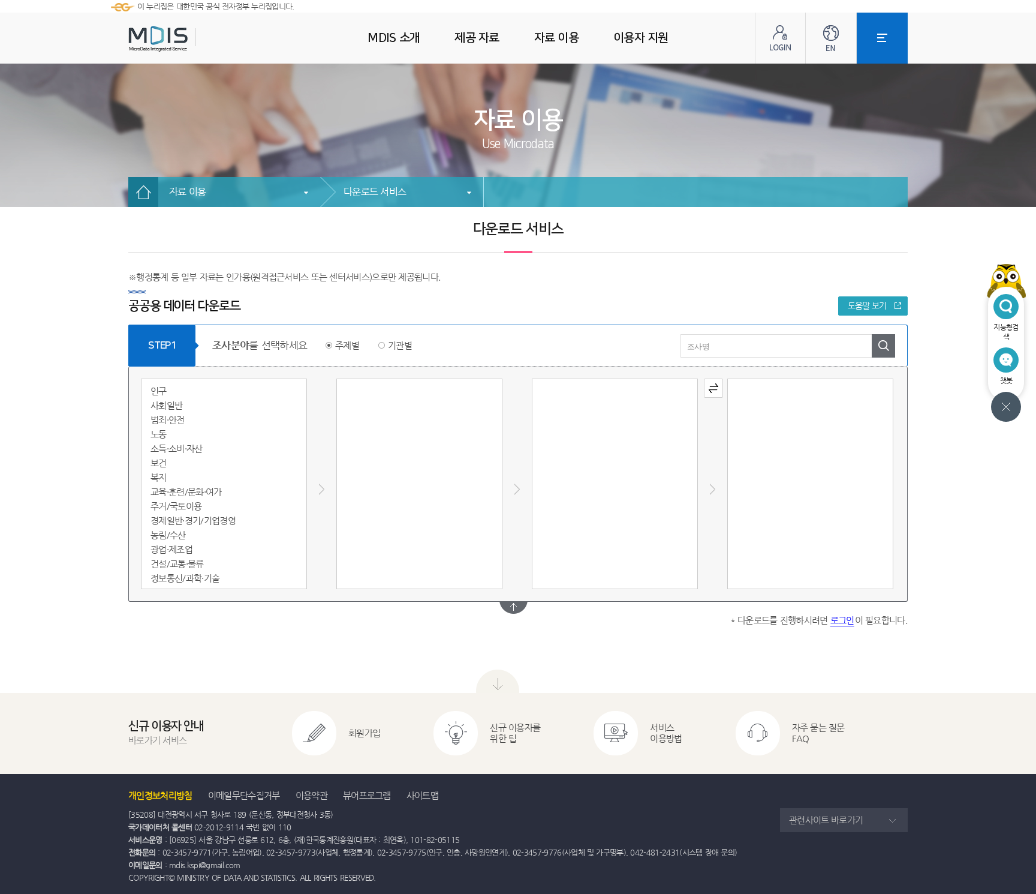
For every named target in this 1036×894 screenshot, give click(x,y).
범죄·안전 (167, 420)
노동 (158, 434)
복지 (158, 477)
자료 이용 (187, 191)
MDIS (188, 39)
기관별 (400, 345)
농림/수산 (168, 535)
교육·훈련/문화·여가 (186, 492)
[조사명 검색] (883, 346)
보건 (158, 463)
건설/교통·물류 (177, 564)
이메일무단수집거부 (244, 795)
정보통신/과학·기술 (184, 578)
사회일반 (166, 405)
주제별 (347, 345)
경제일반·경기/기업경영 (193, 520)
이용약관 (311, 795)
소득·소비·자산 (176, 448)
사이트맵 (422, 795)
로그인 (842, 620)
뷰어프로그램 (367, 795)
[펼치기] (513, 607)
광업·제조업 (171, 549)
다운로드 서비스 (375, 191)
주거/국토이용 (175, 506)
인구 (158, 391)
